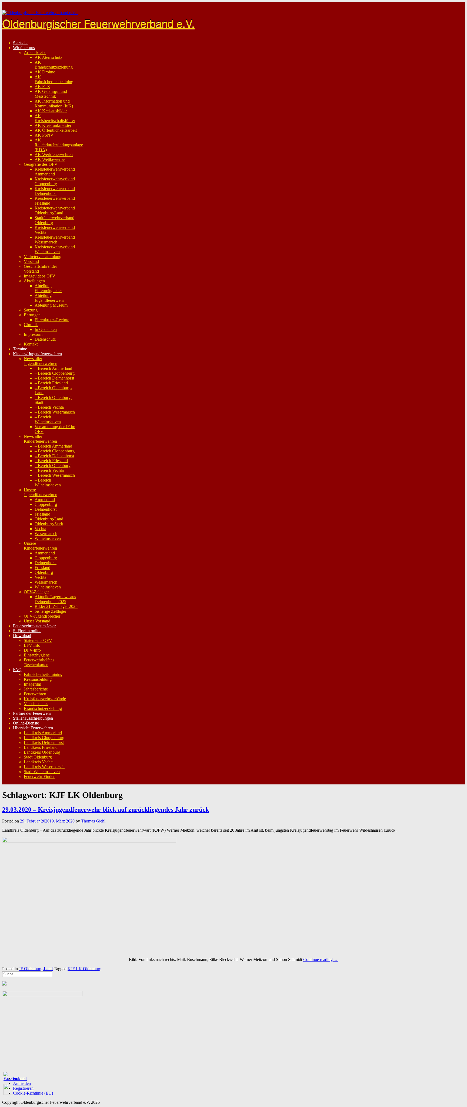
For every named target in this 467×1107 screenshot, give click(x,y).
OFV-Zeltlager (36, 592)
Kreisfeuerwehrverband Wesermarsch (55, 239)
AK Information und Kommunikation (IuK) (54, 103)
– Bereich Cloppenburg (55, 373)
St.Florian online (27, 630)
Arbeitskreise (35, 52)
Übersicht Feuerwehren (33, 728)
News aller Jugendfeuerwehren (40, 361)
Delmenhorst (45, 509)
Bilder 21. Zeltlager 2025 (56, 606)
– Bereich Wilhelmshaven (48, 419)
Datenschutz (45, 339)
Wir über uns (24, 47)
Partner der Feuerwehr (32, 713)
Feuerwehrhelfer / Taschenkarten (39, 662)
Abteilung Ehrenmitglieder (48, 288)
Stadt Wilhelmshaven (42, 771)
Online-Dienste (26, 723)
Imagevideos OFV (39, 276)
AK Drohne (45, 72)
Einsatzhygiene (37, 655)
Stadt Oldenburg (38, 757)
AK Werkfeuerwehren (54, 154)
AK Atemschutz (48, 57)
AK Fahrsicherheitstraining (54, 79)
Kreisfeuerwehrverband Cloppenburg (55, 181)
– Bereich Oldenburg (53, 465)
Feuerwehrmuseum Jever (34, 626)
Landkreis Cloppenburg (44, 737)
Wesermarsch (46, 533)
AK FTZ (42, 86)
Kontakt (31, 344)
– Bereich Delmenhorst (54, 378)
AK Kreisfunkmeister (53, 125)
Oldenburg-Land (49, 519)
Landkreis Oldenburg (42, 752)
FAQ (17, 669)
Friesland (42, 514)
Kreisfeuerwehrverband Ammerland (55, 171)
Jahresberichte (36, 689)
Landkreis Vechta (39, 762)
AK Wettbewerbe (50, 159)
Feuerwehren (35, 694)
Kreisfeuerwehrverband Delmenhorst (55, 191)
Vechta (40, 528)
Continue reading (320, 959)
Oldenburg (44, 572)
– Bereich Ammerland (53, 368)
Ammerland (45, 499)
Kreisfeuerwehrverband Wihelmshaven (55, 249)
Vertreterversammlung (42, 256)
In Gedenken (46, 329)
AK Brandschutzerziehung (54, 64)
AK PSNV (44, 135)
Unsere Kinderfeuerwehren (40, 545)
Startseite (20, 42)
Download (22, 635)
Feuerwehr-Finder (39, 776)
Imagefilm (32, 684)
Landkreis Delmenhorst (44, 742)
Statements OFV (38, 640)
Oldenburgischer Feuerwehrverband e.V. (98, 23)
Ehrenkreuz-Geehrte (52, 319)
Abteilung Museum (51, 305)
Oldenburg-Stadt (49, 524)
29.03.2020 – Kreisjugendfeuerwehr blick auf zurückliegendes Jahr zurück (105, 809)
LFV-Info (32, 645)
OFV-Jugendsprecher (42, 616)
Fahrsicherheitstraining (43, 674)
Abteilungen (34, 281)
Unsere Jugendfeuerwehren (40, 492)
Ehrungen (32, 315)
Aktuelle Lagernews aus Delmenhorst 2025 (55, 599)
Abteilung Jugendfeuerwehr (49, 298)
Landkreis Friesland (41, 747)
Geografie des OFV (41, 164)
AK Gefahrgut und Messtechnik (51, 94)
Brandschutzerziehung (43, 708)
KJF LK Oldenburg (84, 968)
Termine (20, 349)
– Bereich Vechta (49, 407)
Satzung (31, 310)
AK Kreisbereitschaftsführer (55, 118)
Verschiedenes (36, 703)
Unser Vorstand (37, 621)
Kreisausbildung (38, 679)
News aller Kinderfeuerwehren (40, 439)
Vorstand (31, 261)
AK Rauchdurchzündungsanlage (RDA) (59, 145)
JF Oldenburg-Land (36, 968)
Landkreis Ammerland (43, 732)
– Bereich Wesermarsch (55, 412)
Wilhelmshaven (48, 538)
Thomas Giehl (93, 821)
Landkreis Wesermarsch (44, 766)
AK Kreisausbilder (51, 111)
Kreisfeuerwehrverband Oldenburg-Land (55, 210)
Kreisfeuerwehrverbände (45, 698)
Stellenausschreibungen (33, 718)
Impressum (33, 334)
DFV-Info (32, 650)
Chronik (31, 324)
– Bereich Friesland (51, 383)
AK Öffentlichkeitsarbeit (56, 130)
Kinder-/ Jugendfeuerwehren (37, 353)
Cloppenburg (46, 504)
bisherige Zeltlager (50, 611)
